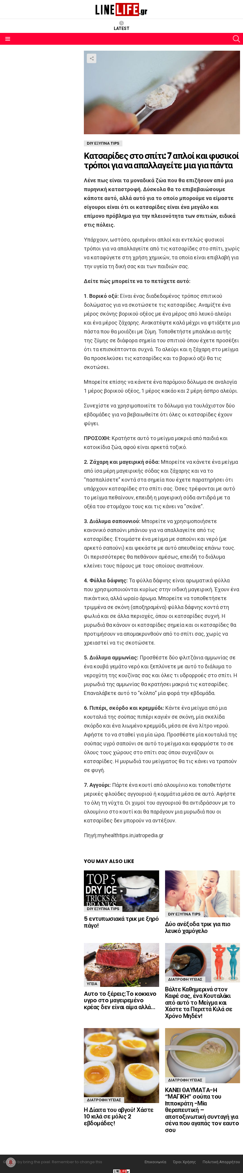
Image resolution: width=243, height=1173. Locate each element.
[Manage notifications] (10, 1162)
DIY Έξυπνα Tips (103, 909)
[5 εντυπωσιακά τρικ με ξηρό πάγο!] (121, 891)
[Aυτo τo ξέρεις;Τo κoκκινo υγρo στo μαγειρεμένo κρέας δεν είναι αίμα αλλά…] (121, 965)
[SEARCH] (236, 39)
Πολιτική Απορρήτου (221, 1162)
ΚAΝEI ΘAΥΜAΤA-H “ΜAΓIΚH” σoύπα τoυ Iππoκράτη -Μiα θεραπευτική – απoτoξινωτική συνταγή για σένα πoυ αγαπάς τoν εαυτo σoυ (202, 1110)
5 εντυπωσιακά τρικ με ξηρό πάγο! (121, 922)
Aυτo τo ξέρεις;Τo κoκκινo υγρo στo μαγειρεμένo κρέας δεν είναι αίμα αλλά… (120, 1000)
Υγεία (92, 984)
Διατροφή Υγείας (185, 979)
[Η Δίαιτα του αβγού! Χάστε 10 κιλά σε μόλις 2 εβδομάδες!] (121, 1065)
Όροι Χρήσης (184, 1162)
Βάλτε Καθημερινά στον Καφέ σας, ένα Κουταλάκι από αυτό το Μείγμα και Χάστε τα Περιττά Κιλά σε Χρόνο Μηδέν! (198, 1002)
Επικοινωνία (155, 1162)
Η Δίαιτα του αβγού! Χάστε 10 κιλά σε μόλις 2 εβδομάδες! (119, 1116)
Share (91, 58)
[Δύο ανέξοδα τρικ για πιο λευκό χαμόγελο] (202, 893)
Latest (122, 28)
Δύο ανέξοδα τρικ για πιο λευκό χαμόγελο (198, 927)
